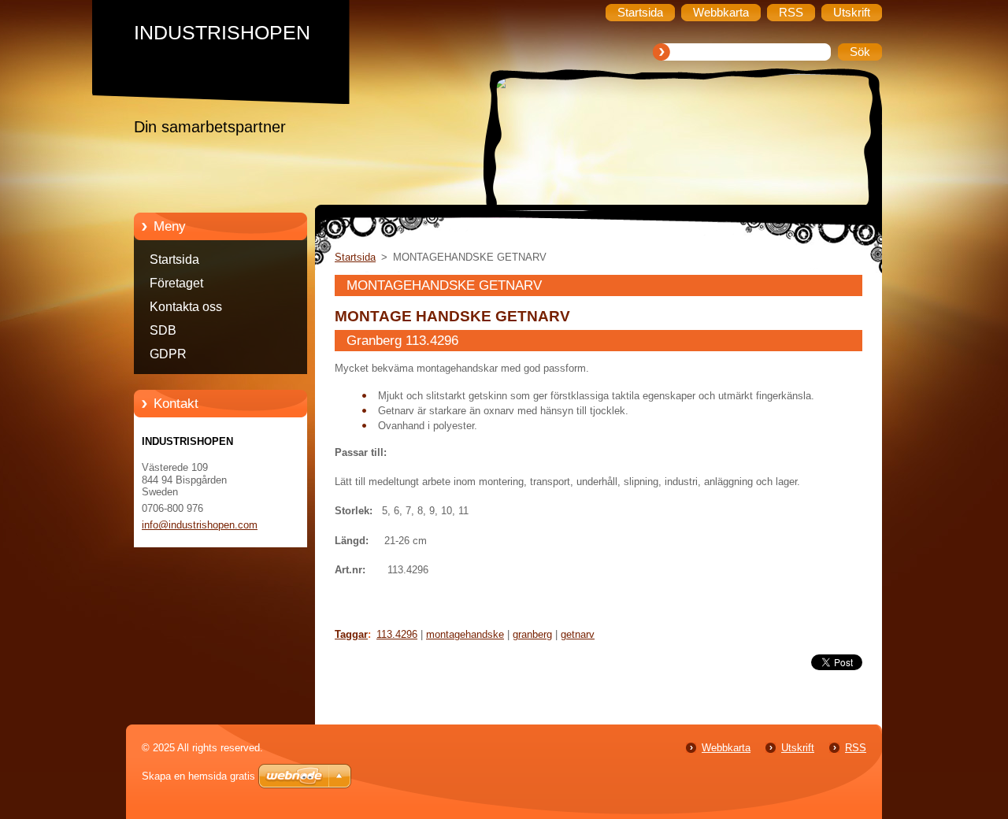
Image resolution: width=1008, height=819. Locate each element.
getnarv (578, 634)
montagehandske (465, 634)
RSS (855, 748)
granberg (532, 634)
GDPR (168, 354)
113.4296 (396, 634)
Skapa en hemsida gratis (198, 776)
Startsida (174, 259)
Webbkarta (726, 748)
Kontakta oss (186, 306)
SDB (163, 330)
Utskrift (797, 748)
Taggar (351, 634)
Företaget (176, 283)
